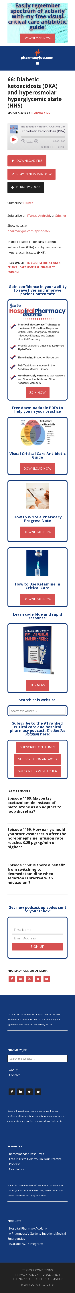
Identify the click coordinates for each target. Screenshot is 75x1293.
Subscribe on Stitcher (37, 771)
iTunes (28, 203)
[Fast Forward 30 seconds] (36, 141)
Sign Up (37, 947)
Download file (29, 160)
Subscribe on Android (37, 759)
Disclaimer (51, 1274)
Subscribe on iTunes (37, 747)
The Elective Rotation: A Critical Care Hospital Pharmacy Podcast (33, 267)
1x (29, 141)
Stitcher (60, 215)
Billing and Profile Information (38, 1279)
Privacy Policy (26, 1274)
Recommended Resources (26, 1154)
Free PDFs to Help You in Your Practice (35, 1159)
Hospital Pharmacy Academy (28, 1228)
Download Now (37, 468)
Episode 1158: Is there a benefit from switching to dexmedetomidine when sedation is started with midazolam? (36, 874)
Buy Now (37, 685)
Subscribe (47, 147)
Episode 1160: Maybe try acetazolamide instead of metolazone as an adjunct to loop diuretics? (34, 805)
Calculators (16, 1169)
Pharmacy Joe (37, 54)
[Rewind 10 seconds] (23, 141)
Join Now (37, 392)
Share (61, 147)
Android (44, 215)
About (13, 1070)
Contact (14, 1075)
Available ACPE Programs (26, 1244)
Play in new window (34, 174)
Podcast (14, 1164)
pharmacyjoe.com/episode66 (28, 231)
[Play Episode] (14, 139)
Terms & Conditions (37, 1270)
